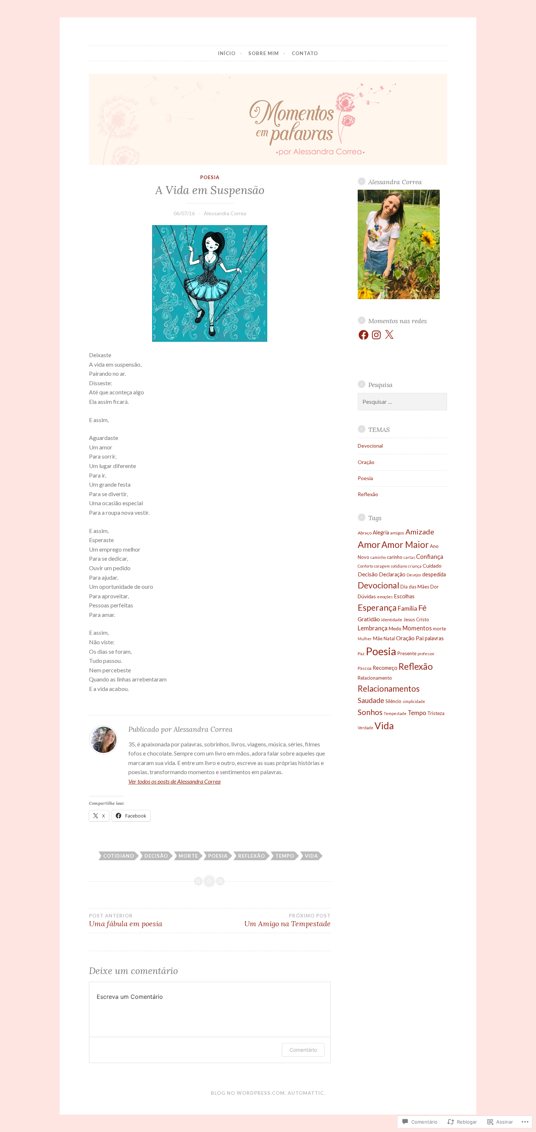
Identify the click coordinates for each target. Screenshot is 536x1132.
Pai (420, 638)
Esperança (377, 607)
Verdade (365, 727)
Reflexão (251, 856)
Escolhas (404, 596)
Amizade (419, 531)
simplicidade (414, 701)
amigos (397, 533)
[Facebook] (363, 335)
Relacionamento (375, 678)
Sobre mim (263, 53)
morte (188, 856)
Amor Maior (405, 544)
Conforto (365, 566)
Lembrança (373, 628)
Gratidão (369, 618)
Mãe (377, 638)
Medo (395, 628)
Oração (366, 462)
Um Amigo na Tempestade (287, 920)
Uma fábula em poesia (125, 920)
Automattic (306, 1093)
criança (415, 566)
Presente (406, 653)
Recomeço (385, 668)
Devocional (370, 446)
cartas (409, 557)
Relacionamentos (389, 689)
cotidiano (118, 856)
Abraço (365, 533)
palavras (434, 638)
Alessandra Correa (225, 213)
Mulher (365, 638)
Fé (422, 608)
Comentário (303, 1050)
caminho (378, 557)
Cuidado (432, 566)
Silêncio (393, 701)
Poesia (210, 177)
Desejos (414, 574)
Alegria (381, 532)
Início (227, 53)
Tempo (284, 856)
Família (407, 608)
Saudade (371, 700)
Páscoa (365, 668)
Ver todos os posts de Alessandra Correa (174, 781)
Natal (389, 638)
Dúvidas (367, 596)
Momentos (417, 628)
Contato (305, 53)
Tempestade (395, 713)
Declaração (392, 574)
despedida (434, 574)
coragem (382, 566)
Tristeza (435, 713)
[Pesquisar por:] (402, 402)
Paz (361, 653)
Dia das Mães (414, 587)
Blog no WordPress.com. (248, 1093)
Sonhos (370, 712)
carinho (395, 557)
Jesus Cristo (416, 619)
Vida (311, 856)
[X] (389, 335)
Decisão (156, 856)
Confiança (429, 556)
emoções (385, 596)
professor (426, 653)
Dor (434, 587)
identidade (391, 619)
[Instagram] (376, 335)
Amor (369, 544)
